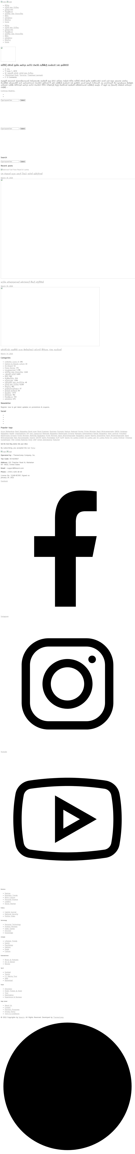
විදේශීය (8, 393)
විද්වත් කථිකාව (11, 391)
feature (67, 431)
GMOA (117, 431)
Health (11, 434)
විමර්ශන (8, 395)
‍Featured (56, 440)
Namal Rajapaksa (100, 434)
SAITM (38, 438)
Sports (67, 438)
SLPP (62, 438)
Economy (60, 431)
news (110, 434)
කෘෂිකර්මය (9, 378)
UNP (35, 440)
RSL (8, 69)
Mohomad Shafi (12, 75)
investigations (20, 434)
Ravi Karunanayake (21, 438)
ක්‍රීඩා (6, 16)
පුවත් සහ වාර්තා (12, 7)
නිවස (7, 5)
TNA (12, 440)
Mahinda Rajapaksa (50, 434)
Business (53, 431)
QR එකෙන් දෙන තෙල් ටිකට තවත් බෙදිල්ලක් (21, 174)
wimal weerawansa (44, 440)
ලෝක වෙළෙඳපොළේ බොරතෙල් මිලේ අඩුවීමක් (22, 282)
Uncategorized (10, 370)
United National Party (23, 440)
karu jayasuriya (36, 434)
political (115, 434)
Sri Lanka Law (90, 438)
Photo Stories (10, 368)
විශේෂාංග (9, 12)
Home (7, 22)
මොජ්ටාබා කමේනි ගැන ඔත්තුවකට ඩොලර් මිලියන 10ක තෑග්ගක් (31, 349)
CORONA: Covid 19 (12, 362)
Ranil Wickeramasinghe (115, 436)
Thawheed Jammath (35, 75)
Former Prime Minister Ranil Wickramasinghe (96, 431)
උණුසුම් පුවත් (12, 73)
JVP (27, 434)
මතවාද (8, 20)
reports (32, 438)
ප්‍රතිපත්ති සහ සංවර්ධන (14, 382)
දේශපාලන (9, 10)
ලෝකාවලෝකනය (12, 389)
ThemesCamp (58, 1017)
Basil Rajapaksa (21, 431)
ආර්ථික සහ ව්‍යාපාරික (14, 14)
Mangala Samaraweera (84, 434)
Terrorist (23, 75)
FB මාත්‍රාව (9, 366)
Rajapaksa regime (83, 436)
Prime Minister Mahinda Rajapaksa (31, 436)
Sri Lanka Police (103, 438)
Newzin (22, 1017)
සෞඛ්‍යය (8, 18)
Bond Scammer (43, 431)
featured (74, 431)
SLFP (57, 438)
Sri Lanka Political (117, 438)
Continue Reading (8, 91)
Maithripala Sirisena (66, 434)
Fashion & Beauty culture (15, 364)
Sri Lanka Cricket (77, 438)
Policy (33, 448)
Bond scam (32, 431)
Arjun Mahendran (7, 431)
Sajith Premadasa (48, 438)
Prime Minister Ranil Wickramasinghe (60, 436)
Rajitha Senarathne (98, 436)
